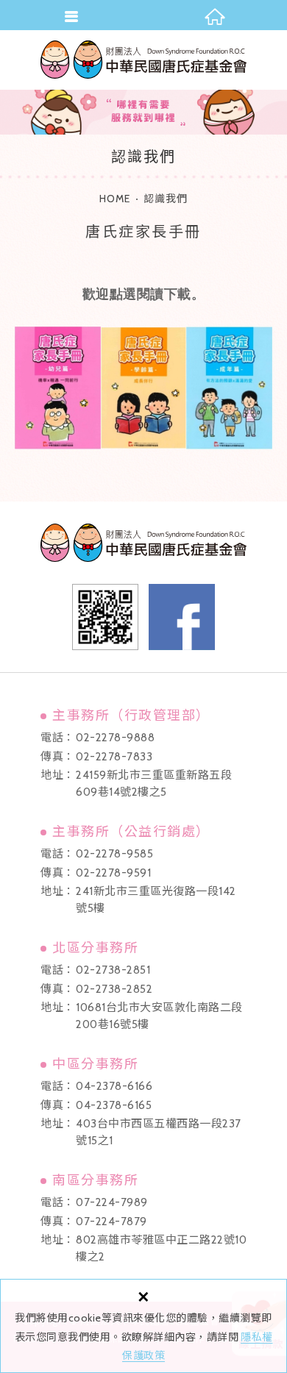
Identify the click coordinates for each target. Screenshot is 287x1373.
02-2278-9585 (114, 853)
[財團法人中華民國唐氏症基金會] (143, 59)
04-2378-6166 (114, 1086)
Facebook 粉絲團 (182, 617)
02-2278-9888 (115, 737)
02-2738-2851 (113, 970)
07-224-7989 (112, 1202)
